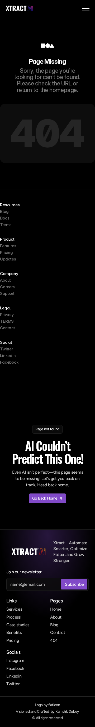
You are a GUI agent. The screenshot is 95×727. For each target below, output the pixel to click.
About (55, 617)
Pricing (12, 640)
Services (14, 609)
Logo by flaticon (47, 705)
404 (54, 640)
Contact (57, 632)
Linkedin (13, 676)
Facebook (15, 668)
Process (13, 617)
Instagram (15, 660)
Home (55, 609)
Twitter (13, 683)
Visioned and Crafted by (47, 711)
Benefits (13, 632)
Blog (54, 624)
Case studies (17, 624)
